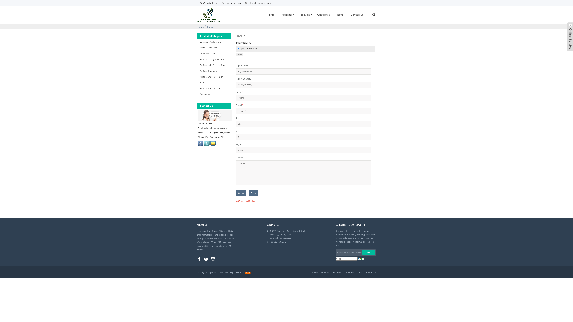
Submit (241, 193)
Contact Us (357, 14)
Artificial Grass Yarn (208, 71)
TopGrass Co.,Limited (209, 3)
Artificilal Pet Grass (208, 53)
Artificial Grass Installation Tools (211, 79)
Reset (253, 193)
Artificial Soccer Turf (208, 47)
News (340, 14)
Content (240, 157)
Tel (237, 131)
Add (237, 118)
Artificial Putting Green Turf (212, 59)
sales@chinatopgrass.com (259, 3)
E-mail (239, 105)
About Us (287, 14)
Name (239, 91)
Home (270, 14)
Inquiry (210, 26)
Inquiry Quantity (243, 78)
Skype (238, 144)
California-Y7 (251, 48)
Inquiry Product (244, 65)
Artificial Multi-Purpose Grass (212, 65)
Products (305, 14)
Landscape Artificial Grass (211, 42)
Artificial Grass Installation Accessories (211, 91)
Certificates (323, 14)
